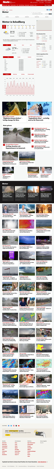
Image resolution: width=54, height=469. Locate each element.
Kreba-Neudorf (38, 61)
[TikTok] (16, 425)
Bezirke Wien (37, 16)
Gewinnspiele (30, 444)
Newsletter (4, 454)
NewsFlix (41, 442)
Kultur (16, 446)
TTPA (16, 466)
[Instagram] (13, 425)
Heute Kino (17, 453)
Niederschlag (15, 74)
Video (46, 5)
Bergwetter (17, 16)
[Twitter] (49, 9)
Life (17, 5)
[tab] (26, 201)
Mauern (37, 62)
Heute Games (17, 451)
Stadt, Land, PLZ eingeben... (37, 12)
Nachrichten (4, 447)
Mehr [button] (35, 5)
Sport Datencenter (31, 442)
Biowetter (46, 16)
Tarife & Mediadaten (11, 466)
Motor (29, 453)
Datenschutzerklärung (23, 466)
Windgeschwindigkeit (31, 74)
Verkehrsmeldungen (32, 451)
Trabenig (37, 65)
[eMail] (51, 9)
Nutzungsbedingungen (32, 466)
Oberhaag (37, 37)
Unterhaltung (21, 5)
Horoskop (17, 449)
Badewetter (27, 16)
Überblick (7, 16)
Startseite (4, 442)
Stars (16, 442)
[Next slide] (52, 189)
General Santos (38, 64)
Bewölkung (22, 74)
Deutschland (4, 446)
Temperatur (7, 74)
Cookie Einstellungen (40, 466)
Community (27, 5)
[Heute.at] (6, 2)
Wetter (5, 12)
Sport (9, 5)
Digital (16, 447)
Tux (36, 47)
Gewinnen (32, 5)
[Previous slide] (2, 189)
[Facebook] (47, 9)
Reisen (29, 454)
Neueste (49, 5)
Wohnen (29, 449)
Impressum (4, 466)
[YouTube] (18, 425)
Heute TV (17, 454)
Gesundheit (30, 447)
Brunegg (37, 67)
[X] (11, 425)
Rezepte (29, 446)
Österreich (5, 5)
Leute (16, 444)
